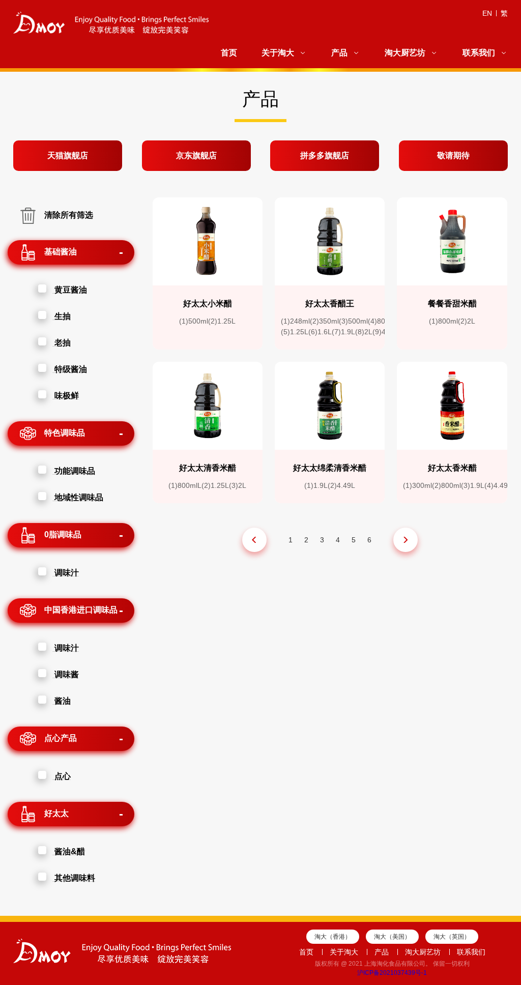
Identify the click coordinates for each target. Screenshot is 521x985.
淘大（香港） (332, 936)
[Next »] (405, 540)
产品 (339, 52)
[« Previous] (254, 540)
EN (487, 13)
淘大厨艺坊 (405, 52)
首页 (229, 52)
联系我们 (478, 52)
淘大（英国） (451, 936)
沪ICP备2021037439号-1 (392, 972)
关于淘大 (278, 52)
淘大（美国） (392, 936)
